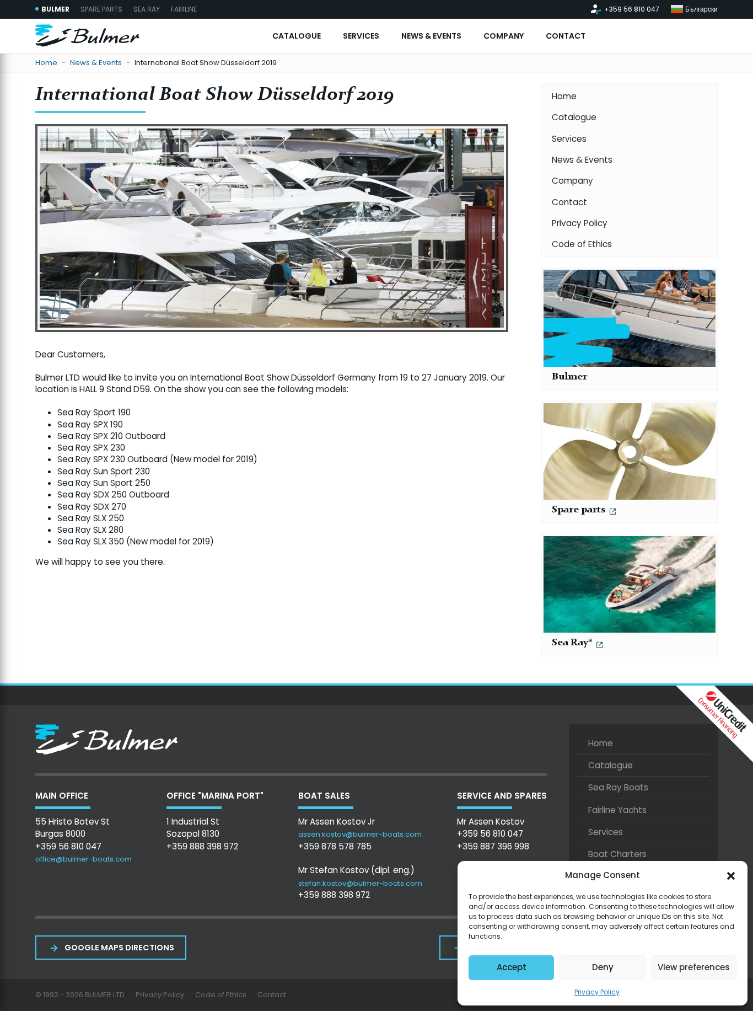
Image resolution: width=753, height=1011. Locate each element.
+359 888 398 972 (202, 846)
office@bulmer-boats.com (83, 859)
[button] (730, 874)
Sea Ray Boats (618, 787)
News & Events (96, 63)
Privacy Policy (597, 992)
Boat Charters (617, 854)
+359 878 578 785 (335, 846)
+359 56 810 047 (631, 9)
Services (569, 139)
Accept (511, 967)
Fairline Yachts (617, 810)
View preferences (694, 967)
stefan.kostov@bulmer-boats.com (360, 883)
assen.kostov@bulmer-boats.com (360, 834)
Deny (603, 967)
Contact (569, 202)
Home (46, 63)
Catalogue (574, 117)
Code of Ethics (582, 244)
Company (572, 180)
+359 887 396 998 (493, 846)
